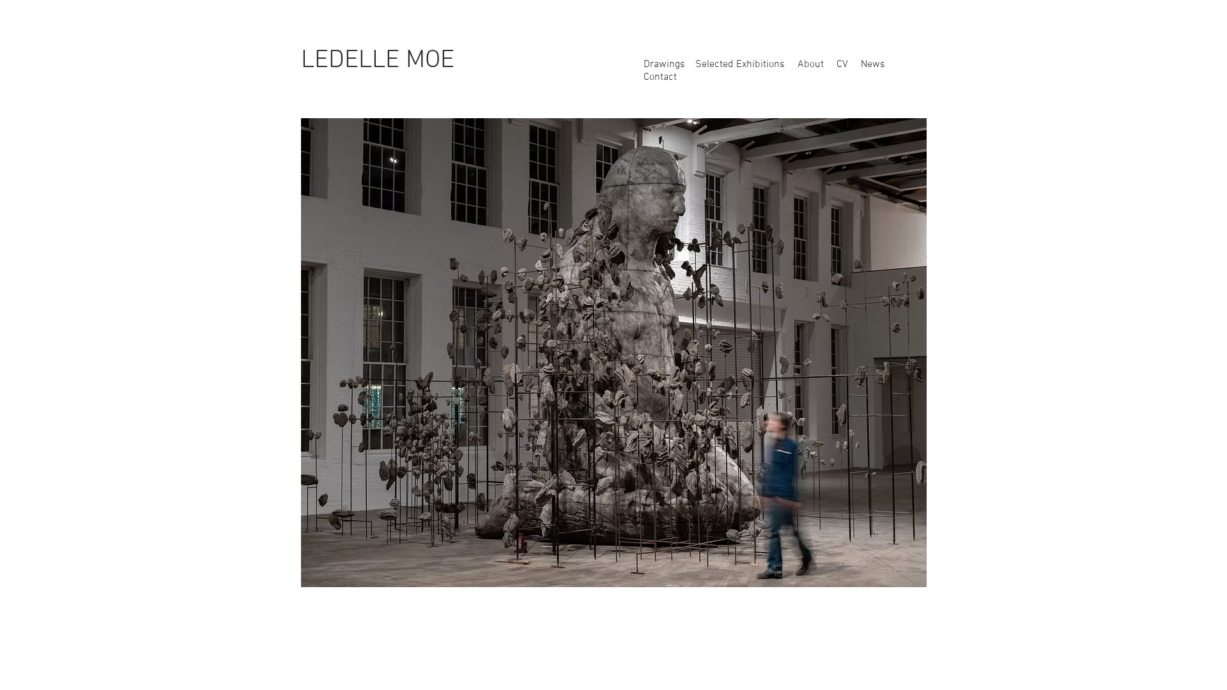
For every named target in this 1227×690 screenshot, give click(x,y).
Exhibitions (760, 64)
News (871, 64)
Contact (660, 77)
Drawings (666, 64)
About (811, 64)
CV (842, 64)
